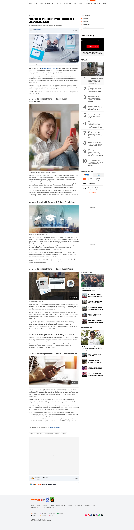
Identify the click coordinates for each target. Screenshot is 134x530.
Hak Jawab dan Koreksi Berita (48, 507)
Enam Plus (97, 3)
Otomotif (81, 3)
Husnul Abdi (38, 29)
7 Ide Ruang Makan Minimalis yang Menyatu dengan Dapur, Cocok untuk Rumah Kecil (95, 135)
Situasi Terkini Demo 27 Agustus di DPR (94, 314)
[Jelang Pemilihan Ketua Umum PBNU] (84, 355)
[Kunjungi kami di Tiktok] (102, 515)
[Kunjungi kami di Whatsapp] (99, 515)
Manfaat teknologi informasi (49, 68)
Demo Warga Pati (86, 272)
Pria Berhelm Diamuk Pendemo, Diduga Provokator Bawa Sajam (92, 289)
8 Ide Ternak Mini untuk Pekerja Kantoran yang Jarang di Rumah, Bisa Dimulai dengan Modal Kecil (95, 125)
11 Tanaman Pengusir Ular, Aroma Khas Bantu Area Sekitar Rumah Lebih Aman (95, 90)
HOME (30, 3)
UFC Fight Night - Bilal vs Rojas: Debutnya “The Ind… (95, 367)
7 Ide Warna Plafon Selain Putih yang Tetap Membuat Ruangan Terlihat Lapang (95, 144)
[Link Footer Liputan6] (38, 499)
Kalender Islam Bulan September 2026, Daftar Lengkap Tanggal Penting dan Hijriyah (94, 99)
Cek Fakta (89, 3)
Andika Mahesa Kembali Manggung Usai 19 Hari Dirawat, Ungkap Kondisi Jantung (92, 348)
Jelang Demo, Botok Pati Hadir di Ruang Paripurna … (95, 321)
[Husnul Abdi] (31, 30)
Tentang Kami (87, 505)
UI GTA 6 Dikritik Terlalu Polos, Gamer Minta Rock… (95, 374)
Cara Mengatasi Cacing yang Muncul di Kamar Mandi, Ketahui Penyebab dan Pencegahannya (95, 81)
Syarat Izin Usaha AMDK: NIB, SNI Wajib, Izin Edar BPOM (94, 116)
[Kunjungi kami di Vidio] (86, 515)
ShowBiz (47, 3)
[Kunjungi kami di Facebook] (91, 515)
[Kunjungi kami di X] (94, 515)
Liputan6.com (42, 519)
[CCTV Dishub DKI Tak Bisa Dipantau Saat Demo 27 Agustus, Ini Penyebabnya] (84, 308)
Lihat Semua (100, 60)
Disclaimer (45, 505)
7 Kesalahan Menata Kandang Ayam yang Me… (95, 361)
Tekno (74, 3)
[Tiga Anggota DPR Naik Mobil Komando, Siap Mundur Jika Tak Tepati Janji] (84, 295)
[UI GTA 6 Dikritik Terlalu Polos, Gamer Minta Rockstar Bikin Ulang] (84, 374)
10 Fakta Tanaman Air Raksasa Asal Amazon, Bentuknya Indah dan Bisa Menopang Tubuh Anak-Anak (95, 153)
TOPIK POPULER (85, 15)
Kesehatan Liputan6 (54, 427)
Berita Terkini (86, 328)
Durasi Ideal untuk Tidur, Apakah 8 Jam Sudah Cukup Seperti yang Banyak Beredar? (95, 163)
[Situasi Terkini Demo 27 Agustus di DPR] (84, 315)
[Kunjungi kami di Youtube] (89, 515)
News (35, 3)
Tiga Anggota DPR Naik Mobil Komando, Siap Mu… (95, 295)
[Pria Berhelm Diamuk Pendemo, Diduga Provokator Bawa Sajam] (92, 280)
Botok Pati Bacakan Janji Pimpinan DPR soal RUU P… (95, 301)
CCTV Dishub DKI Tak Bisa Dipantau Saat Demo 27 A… (95, 308)
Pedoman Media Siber (61, 505)
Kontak (32, 505)
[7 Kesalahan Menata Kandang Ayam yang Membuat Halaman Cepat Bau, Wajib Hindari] (84, 361)
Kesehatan (67, 3)
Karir (94, 505)
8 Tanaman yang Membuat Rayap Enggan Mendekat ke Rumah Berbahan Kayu (95, 108)
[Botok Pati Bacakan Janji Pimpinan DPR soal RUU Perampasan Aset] (84, 302)
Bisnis (41, 3)
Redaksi (38, 505)
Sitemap (70, 505)
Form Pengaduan (78, 505)
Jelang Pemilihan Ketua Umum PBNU (94, 354)
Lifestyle (59, 3)
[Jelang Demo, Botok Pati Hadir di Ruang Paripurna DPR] (84, 321)
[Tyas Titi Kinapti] (33, 478)
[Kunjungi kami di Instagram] (97, 515)
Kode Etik (52, 505)
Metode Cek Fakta (35, 507)
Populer (84, 60)
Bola (53, 3)
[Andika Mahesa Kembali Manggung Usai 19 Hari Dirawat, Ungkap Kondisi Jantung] (92, 337)
